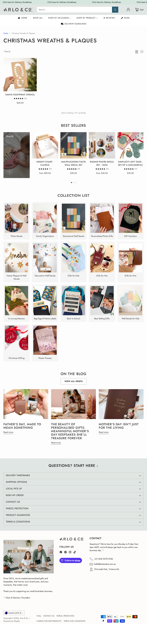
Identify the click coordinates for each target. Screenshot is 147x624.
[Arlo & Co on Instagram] (70, 552)
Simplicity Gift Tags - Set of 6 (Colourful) (130, 163)
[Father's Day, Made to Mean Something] (25, 404)
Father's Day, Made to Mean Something (22, 426)
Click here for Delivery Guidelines (16, 2)
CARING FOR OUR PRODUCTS (49, 621)
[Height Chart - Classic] (45, 145)
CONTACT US (48, 616)
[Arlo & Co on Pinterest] (65, 552)
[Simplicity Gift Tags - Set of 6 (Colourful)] (130, 145)
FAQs (39, 616)
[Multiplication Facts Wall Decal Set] (73, 145)
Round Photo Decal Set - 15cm (102, 163)
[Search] (115, 10)
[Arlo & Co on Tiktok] (74, 552)
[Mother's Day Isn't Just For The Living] (121, 404)
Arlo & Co (24, 618)
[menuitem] (22, 17)
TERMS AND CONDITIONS (74, 621)
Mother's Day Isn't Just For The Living (119, 426)
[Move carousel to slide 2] (73, 182)
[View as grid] (136, 51)
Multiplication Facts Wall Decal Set (73, 163)
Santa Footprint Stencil (20, 94)
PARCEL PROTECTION (65, 616)
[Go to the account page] (128, 9)
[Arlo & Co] (17, 9)
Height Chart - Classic (45, 163)
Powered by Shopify (11, 621)
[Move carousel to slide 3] (75, 182)
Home (5, 33)
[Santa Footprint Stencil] (20, 74)
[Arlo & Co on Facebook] (61, 552)
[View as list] (142, 51)
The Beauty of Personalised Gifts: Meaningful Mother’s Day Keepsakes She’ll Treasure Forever (70, 431)
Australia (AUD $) (14, 613)
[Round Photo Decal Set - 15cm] (102, 145)
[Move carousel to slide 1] (71, 182)
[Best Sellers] (9, 172)
